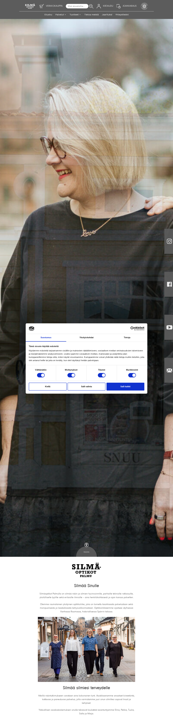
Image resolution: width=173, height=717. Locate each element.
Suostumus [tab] (46, 337)
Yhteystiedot (122, 14)
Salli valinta (86, 386)
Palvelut (59, 14)
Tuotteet (74, 14)
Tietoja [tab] (127, 337)
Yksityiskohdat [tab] (86, 337)
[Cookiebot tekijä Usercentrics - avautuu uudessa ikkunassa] (132, 329)
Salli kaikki (125, 386)
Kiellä (47, 386)
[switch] (71, 375)
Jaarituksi (107, 14)
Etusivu (48, 14)
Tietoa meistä (91, 14)
